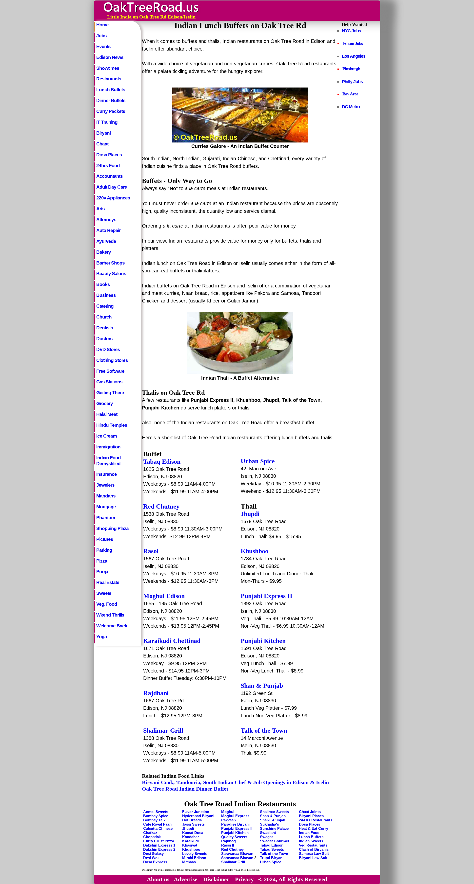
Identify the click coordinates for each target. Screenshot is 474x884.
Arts (100, 208)
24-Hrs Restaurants (315, 820)
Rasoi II (227, 845)
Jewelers (105, 485)
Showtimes (107, 68)
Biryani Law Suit (313, 858)
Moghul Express (235, 816)
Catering (105, 306)
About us (158, 879)
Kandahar (190, 837)
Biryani (103, 133)
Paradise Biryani (235, 824)
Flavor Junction (195, 812)
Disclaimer (216, 879)
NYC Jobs (351, 30)
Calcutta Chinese (158, 828)
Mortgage (106, 506)
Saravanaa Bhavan (237, 853)
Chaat (102, 143)
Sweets (103, 593)
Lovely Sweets (194, 853)
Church (104, 316)
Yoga (101, 636)
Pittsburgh (351, 68)
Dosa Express (155, 862)
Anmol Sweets (155, 812)
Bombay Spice (155, 816)
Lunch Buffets (110, 89)
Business (106, 295)
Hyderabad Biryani (198, 816)
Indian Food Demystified (108, 459)
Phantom (105, 517)
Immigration (108, 446)
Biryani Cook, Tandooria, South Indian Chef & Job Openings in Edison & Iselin (235, 782)
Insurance (106, 474)
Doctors (104, 338)
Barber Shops (110, 262)
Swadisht (268, 833)
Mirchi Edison (194, 858)
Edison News (109, 57)
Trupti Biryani (271, 858)
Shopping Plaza (112, 528)
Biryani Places (311, 816)
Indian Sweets (311, 841)
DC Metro (351, 106)
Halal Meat (106, 414)
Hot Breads (192, 820)
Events (103, 46)
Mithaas (189, 862)
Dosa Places (109, 154)
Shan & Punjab (262, 685)
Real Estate (107, 582)
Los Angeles (353, 56)
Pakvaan (228, 820)
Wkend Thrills (110, 615)
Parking (104, 550)
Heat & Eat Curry (313, 828)
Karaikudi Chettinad (171, 640)
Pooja (102, 571)
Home (102, 24)
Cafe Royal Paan (157, 824)
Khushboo (191, 849)
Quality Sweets (234, 837)
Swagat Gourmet (274, 841)
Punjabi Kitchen (263, 640)
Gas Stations (109, 381)
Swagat (266, 837)
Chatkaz (150, 833)
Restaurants (108, 78)
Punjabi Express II (266, 596)
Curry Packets (110, 111)
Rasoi (150, 551)
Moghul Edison (164, 596)
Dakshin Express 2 (159, 849)
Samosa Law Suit (314, 853)
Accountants (109, 176)
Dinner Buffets (110, 100)
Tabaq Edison (161, 461)
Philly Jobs (352, 81)
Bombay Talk (154, 820)
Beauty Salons (111, 273)
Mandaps (106, 495)
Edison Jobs (352, 43)
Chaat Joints (310, 812)
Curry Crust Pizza (158, 841)
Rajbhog (228, 841)
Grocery (104, 403)
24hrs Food (108, 165)
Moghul (227, 812)
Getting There (110, 392)
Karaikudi (190, 841)
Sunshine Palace (274, 828)
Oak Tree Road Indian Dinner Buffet (185, 789)
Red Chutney (161, 506)
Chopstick (152, 837)
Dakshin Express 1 (159, 845)
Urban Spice (258, 461)
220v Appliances (113, 197)
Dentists (104, 327)
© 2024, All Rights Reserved (292, 879)
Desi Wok (151, 858)
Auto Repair (108, 230)
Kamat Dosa (192, 833)
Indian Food (309, 833)
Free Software (110, 371)
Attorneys (106, 219)
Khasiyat (189, 845)
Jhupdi (250, 513)
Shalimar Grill (163, 730)
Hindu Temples (111, 425)
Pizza (101, 561)
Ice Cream (106, 436)
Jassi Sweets (193, 824)
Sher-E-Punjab (272, 820)
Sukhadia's (269, 824)
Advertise (185, 879)
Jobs (101, 35)
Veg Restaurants (313, 845)
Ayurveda (106, 241)
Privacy (244, 879)
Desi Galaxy (153, 853)
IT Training (107, 122)
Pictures (104, 539)
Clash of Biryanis (314, 849)
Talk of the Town (264, 730)
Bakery (103, 252)
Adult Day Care (111, 187)
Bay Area (350, 93)
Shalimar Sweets (274, 812)
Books (103, 284)
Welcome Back (111, 625)
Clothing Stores (112, 360)
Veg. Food (106, 604)
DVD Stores (108, 349)
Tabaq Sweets (272, 849)
